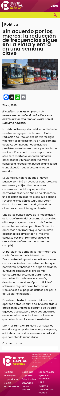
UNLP (41, 382)
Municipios (10, 375)
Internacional (11, 386)
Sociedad (27, 372)
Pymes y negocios (44, 377)
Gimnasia (27, 383)
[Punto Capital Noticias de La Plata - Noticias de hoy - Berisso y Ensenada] (12, 6)
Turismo (43, 386)
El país (7, 383)
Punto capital (26, 388)
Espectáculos (47, 372)
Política (8, 372)
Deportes (27, 375)
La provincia (11, 379)
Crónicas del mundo (46, 391)
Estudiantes (29, 379)
